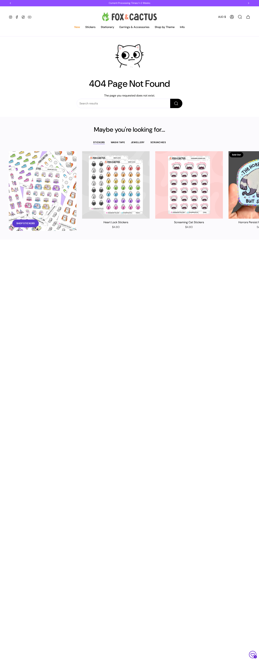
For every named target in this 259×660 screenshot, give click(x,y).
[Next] (248, 3)
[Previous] (10, 3)
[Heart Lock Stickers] (116, 185)
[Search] (176, 103)
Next (253, 185)
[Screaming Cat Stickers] (189, 185)
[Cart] (248, 17)
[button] (77, 27)
